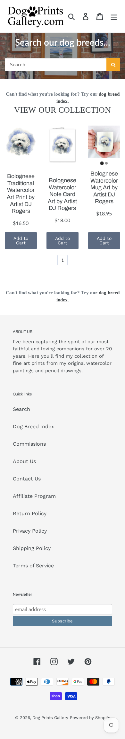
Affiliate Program (34, 496)
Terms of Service (33, 566)
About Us (24, 461)
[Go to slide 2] (106, 163)
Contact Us (27, 479)
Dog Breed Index (33, 426)
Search (21, 409)
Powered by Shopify (90, 717)
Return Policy (29, 513)
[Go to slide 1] (102, 163)
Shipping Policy (32, 548)
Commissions (29, 444)
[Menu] (114, 16)
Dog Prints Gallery (50, 717)
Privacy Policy (30, 531)
